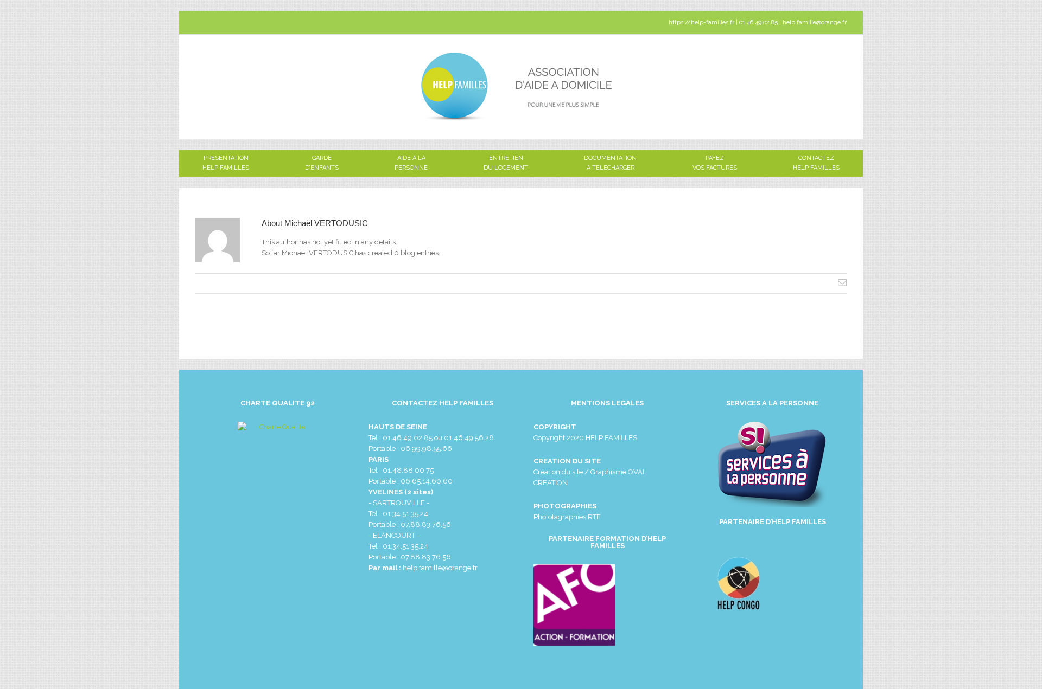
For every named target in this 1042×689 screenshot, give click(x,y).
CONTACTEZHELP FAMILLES (816, 158)
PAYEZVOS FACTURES (714, 158)
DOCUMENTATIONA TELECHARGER (610, 158)
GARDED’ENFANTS (322, 158)
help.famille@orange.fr (440, 568)
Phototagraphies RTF (567, 517)
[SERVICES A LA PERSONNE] (772, 464)
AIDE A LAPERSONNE (411, 158)
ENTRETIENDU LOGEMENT (506, 158)
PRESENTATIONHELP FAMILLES (225, 158)
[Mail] (842, 282)
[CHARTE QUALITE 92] (278, 474)
